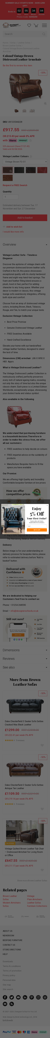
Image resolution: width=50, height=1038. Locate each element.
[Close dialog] (47, 505)
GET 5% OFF (37, 530)
